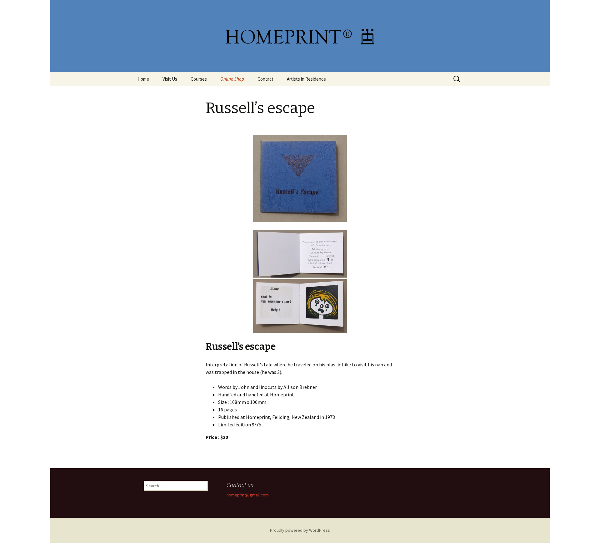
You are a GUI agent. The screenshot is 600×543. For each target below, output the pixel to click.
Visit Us (169, 79)
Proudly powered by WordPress (300, 530)
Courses (199, 79)
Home (143, 79)
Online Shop (232, 79)
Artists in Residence (306, 79)
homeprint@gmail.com (248, 495)
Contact (265, 79)
